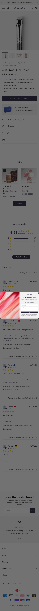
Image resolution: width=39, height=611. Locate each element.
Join (29, 312)
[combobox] (22, 310)
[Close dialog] (38, 293)
